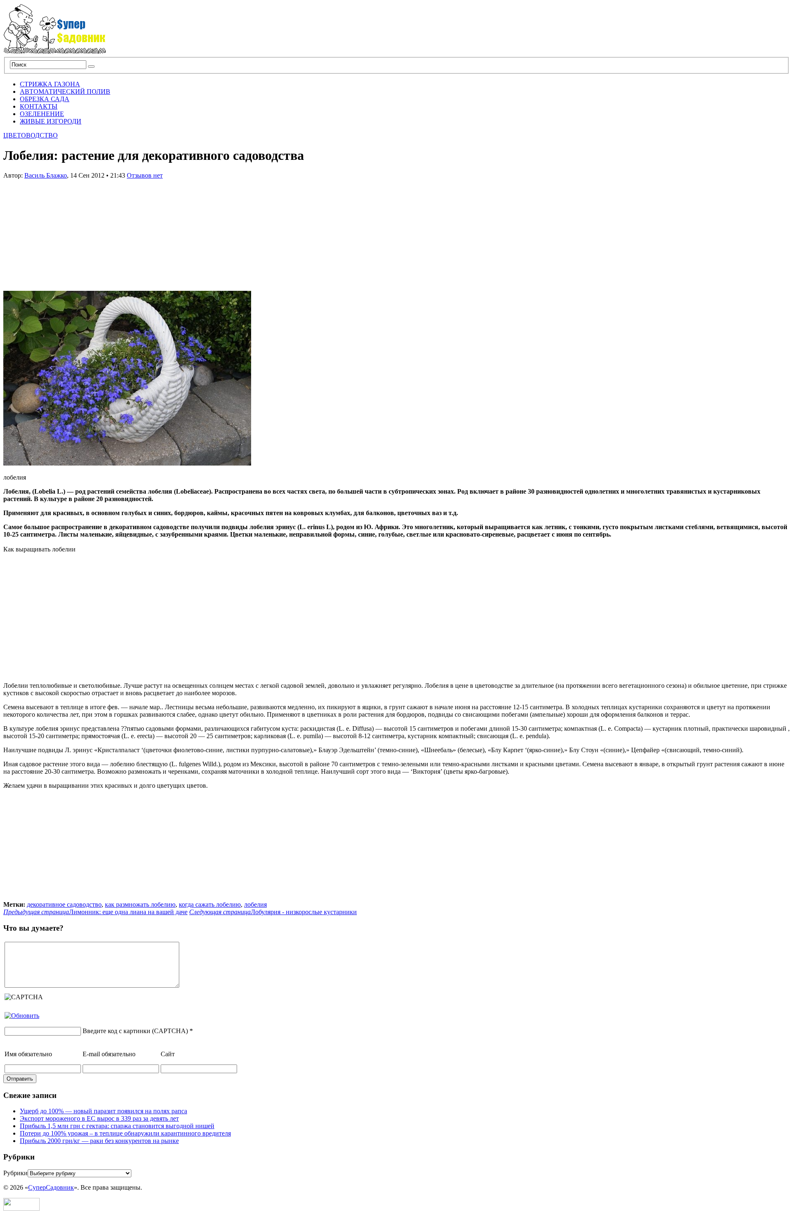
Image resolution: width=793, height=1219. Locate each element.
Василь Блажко (45, 175)
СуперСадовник (51, 1187)
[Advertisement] (65, 231)
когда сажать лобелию (210, 904)
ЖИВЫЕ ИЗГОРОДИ (50, 121)
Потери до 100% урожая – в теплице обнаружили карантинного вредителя (125, 1133)
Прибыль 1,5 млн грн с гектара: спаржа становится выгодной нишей (117, 1125)
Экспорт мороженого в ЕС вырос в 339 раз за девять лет (99, 1118)
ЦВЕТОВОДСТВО (30, 135)
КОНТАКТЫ (38, 106)
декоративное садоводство (64, 904)
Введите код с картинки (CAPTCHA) (135, 1030)
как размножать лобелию (140, 904)
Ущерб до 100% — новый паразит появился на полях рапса (103, 1110)
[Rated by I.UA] (21, 1208)
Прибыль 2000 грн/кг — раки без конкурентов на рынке (99, 1140)
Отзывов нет (145, 175)
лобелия (255, 904)
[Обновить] (22, 1015)
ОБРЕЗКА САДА (44, 98)
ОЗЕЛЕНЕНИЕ (42, 113)
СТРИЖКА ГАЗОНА (50, 84)
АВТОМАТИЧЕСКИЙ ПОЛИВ (65, 91)
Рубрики (15, 1172)
